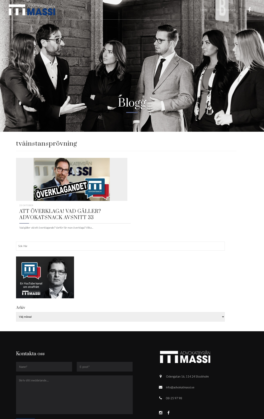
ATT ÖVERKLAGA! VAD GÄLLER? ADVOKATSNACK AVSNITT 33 (60, 214)
